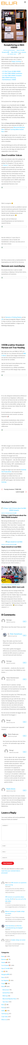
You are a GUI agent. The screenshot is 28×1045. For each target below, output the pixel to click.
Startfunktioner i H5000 (9, 79)
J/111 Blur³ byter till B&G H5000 (11, 71)
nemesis (24, 52)
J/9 (2, 319)
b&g (12, 52)
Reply (24, 621)
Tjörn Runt (5, 1001)
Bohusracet (6, 989)
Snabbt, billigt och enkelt (18, 940)
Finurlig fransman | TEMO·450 (12, 489)
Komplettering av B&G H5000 (14, 46)
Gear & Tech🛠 (20, 50)
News (18, 584)
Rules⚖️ (3, 1007)
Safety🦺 (4, 1010)
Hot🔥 (3, 971)
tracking (3, 482)
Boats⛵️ (3, 956)
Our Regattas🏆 (5, 980)
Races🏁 (3, 986)
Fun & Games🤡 (5, 965)
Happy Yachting (16, 61)
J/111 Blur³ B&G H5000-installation (12, 73)
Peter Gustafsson (9, 50)
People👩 (4, 983)
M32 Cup (5, 995)
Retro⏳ (3, 1004)
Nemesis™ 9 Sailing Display (13, 317)
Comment (5, 825)
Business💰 (4, 959)
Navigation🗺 (5, 52)
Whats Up (4, 1019)
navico (19, 52)
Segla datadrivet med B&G (11, 547)
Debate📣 (4, 962)
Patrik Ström (10, 789)
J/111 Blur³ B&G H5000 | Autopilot (12, 75)
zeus (15, 54)
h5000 (15, 52)
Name (4, 845)
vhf (8, 54)
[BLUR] (9, 4)
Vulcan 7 (5, 165)
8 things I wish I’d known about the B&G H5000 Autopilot (13, 516)
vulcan (11, 54)
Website (4, 857)
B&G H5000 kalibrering (9, 77)
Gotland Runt (6, 992)
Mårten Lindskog (10, 911)
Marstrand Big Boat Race (9, 998)
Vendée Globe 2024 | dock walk (12, 587)
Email (4, 851)
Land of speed (20, 492)
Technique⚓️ (5, 1013)
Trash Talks (4, 1016)
